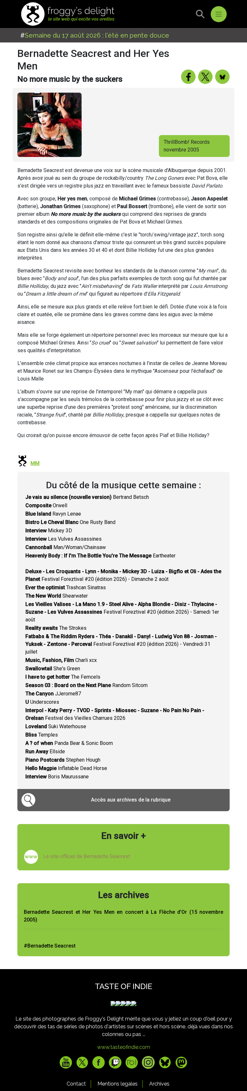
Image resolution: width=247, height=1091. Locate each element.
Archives (159, 1084)
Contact (76, 1084)
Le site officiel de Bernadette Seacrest (86, 856)
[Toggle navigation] (219, 14)
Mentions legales (117, 1084)
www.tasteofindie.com (123, 1047)
